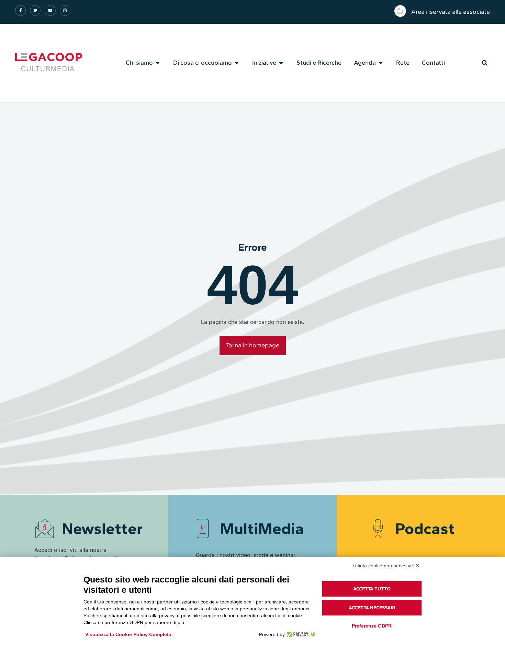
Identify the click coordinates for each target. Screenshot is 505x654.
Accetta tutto (372, 589)
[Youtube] (50, 10)
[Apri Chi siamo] (158, 63)
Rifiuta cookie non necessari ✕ (386, 565)
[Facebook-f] (20, 10)
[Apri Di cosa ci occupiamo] (237, 63)
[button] (485, 63)
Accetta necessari (372, 608)
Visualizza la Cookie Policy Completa (128, 634)
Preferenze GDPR (372, 626)
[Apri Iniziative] (281, 63)
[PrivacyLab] (300, 634)
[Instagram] (65, 10)
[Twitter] (35, 10)
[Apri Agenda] (381, 63)
